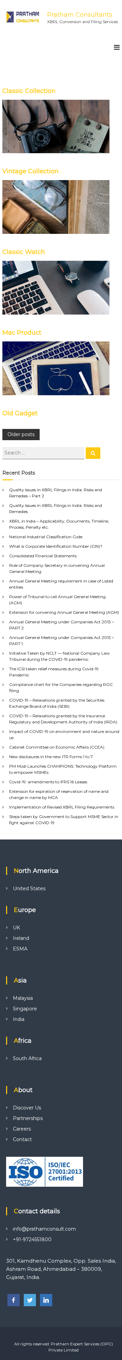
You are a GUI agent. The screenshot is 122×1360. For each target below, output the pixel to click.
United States (29, 888)
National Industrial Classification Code (45, 536)
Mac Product (21, 332)
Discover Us (27, 1108)
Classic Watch (23, 252)
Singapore (25, 1009)
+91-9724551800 (32, 1239)
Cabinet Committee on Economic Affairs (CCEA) (56, 747)
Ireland (21, 938)
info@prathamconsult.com (44, 1229)
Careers (22, 1129)
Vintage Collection (30, 171)
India (18, 1019)
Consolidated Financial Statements (43, 555)
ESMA (20, 949)
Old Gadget (20, 413)
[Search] (93, 453)
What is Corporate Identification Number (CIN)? (55, 546)
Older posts (21, 434)
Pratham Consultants (79, 14)
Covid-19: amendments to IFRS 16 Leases (48, 781)
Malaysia (23, 998)
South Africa (27, 1058)
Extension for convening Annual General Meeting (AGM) (64, 612)
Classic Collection (29, 91)
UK (16, 928)
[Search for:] (44, 452)
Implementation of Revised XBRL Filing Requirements (61, 807)
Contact (22, 1139)
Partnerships (28, 1118)
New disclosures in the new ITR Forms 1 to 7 (51, 756)
